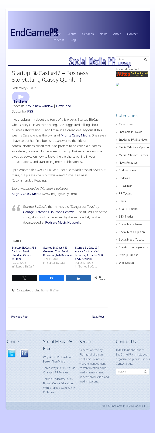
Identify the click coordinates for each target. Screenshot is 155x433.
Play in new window (39, 106)
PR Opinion (126, 185)
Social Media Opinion (132, 232)
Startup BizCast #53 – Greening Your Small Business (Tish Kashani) (57, 251)
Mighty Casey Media (75, 135)
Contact (132, 34)
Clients (71, 34)
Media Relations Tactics (133, 155)
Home (57, 34)
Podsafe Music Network (62, 222)
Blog (73, 40)
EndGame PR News (130, 131)
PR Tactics (125, 193)
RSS (30, 111)
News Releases (128, 162)
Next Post (100, 316)
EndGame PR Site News (133, 139)
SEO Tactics (126, 216)
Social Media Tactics (131, 239)
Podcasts (124, 178)
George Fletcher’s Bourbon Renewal (49, 212)
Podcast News (127, 170)
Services (88, 34)
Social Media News (130, 224)
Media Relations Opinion (134, 147)
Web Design (126, 262)
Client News (126, 124)
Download (63, 106)
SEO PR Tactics (128, 208)
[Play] (21, 97)
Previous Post (18, 316)
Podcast (58, 40)
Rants (122, 201)
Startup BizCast (49, 290)
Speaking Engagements (133, 247)
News (103, 34)
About (117, 34)
